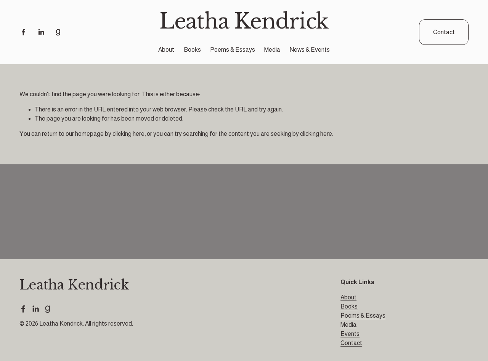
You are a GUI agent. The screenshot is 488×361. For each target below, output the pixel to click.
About (166, 49)
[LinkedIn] (41, 32)
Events (350, 334)
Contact (444, 32)
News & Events (310, 49)
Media (272, 49)
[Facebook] (23, 32)
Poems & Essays (232, 49)
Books (192, 49)
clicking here (128, 133)
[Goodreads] (58, 32)
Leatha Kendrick (244, 21)
